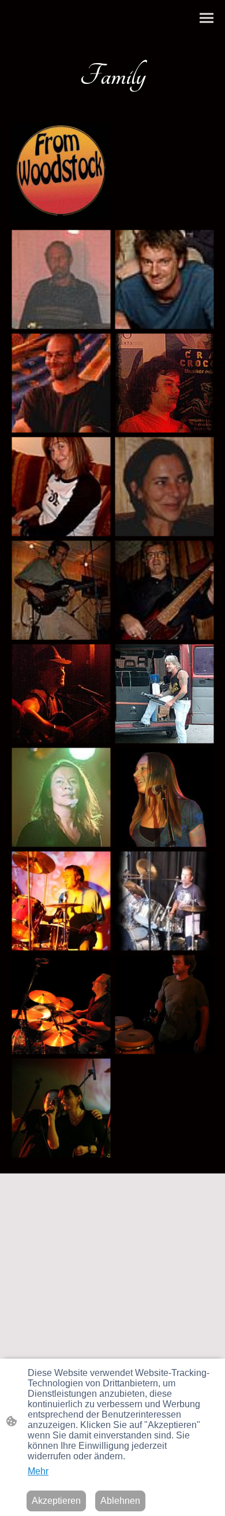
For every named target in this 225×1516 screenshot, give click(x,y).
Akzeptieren (56, 1501)
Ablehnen (120, 1501)
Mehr (38, 1471)
